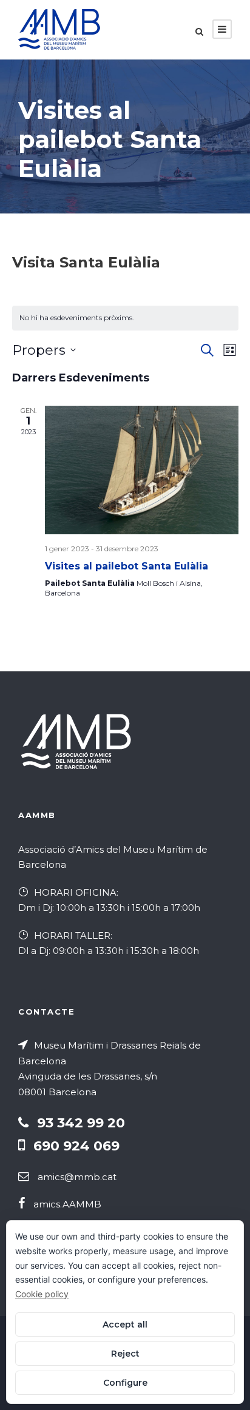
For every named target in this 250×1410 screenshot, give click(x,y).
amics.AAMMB (67, 1204)
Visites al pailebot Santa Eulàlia (126, 566)
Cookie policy (42, 1294)
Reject (125, 1353)
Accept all (125, 1324)
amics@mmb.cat (77, 1177)
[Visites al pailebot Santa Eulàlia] (141, 470)
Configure (125, 1382)
